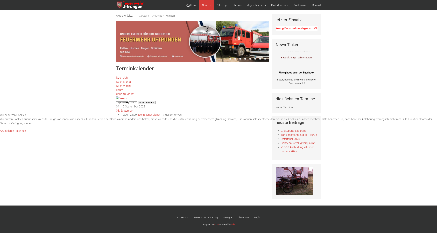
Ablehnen (20, 130)
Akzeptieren (7, 130)
